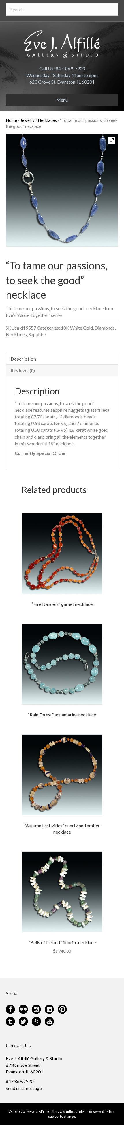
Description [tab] (23, 358)
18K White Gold (77, 327)
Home (11, 120)
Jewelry (27, 120)
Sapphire (37, 334)
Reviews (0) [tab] (23, 370)
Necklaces (47, 120)
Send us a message (24, 1088)
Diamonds (105, 327)
